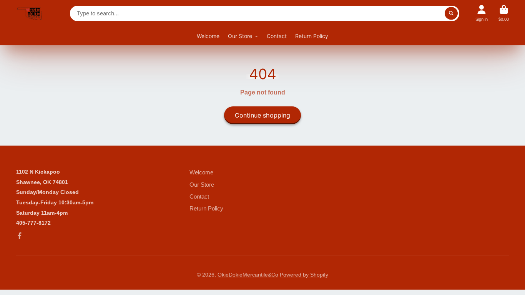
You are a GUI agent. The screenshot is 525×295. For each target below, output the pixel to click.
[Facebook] (19, 235)
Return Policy (311, 36)
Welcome (208, 36)
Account (481, 13)
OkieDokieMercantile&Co (248, 275)
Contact (277, 36)
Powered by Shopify (304, 275)
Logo (29, 13)
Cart (503, 13)
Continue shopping (262, 115)
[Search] (451, 13)
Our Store (240, 36)
